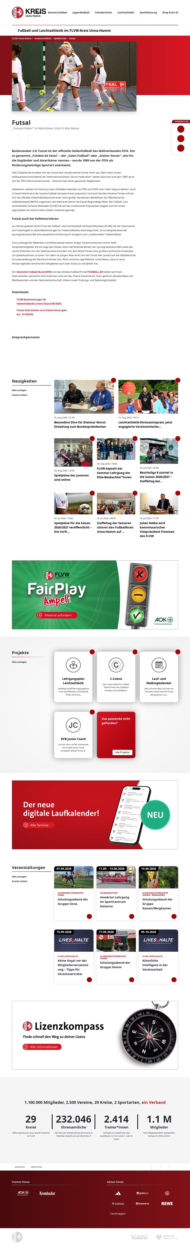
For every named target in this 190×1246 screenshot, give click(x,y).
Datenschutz (36, 1166)
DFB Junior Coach (73, 739)
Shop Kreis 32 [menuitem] (170, 12)
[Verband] (180, 148)
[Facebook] (14, 137)
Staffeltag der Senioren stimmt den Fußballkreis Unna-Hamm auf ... (115, 527)
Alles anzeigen (19, 390)
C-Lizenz (116, 679)
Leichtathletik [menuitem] (125, 12)
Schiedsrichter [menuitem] (103, 12)
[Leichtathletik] (180, 138)
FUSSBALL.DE (95, 272)
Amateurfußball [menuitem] (57, 12)
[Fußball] (180, 129)
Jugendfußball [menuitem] (81, 12)
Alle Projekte (122, 752)
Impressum (20, 1166)
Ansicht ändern (19, 395)
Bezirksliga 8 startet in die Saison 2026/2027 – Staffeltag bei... (156, 476)
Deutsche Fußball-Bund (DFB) (34, 272)
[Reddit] (32, 137)
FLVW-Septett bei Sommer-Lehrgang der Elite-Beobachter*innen (114, 472)
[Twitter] (23, 137)
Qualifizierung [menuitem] (148, 12)
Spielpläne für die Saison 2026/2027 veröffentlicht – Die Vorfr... (73, 527)
